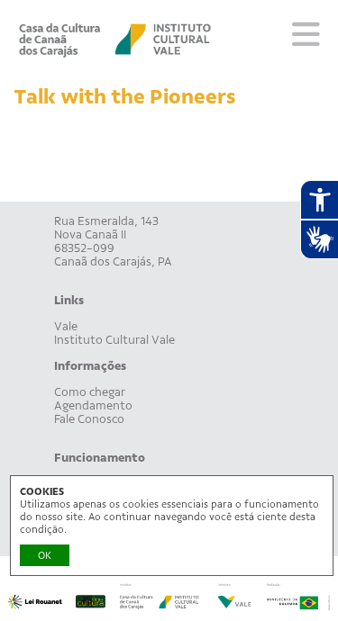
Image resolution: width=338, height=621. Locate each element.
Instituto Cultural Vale (114, 339)
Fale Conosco (89, 419)
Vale (66, 326)
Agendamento (93, 405)
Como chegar (89, 392)
